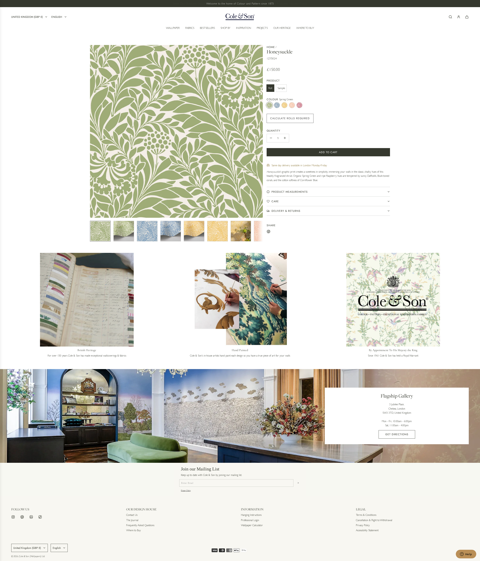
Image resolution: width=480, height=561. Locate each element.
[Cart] (467, 17)
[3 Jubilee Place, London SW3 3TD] (240, 416)
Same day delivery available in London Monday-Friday (299, 165)
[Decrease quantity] (271, 138)
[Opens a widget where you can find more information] (466, 554)
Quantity (273, 131)
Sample (281, 88)
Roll (270, 88)
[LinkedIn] (31, 517)
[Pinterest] (22, 517)
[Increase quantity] (285, 138)
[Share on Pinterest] (268, 232)
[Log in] (458, 17)
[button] (93, 131)
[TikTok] (40, 517)
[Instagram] (13, 517)
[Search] (450, 17)
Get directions (396, 434)
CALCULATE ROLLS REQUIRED (290, 118)
